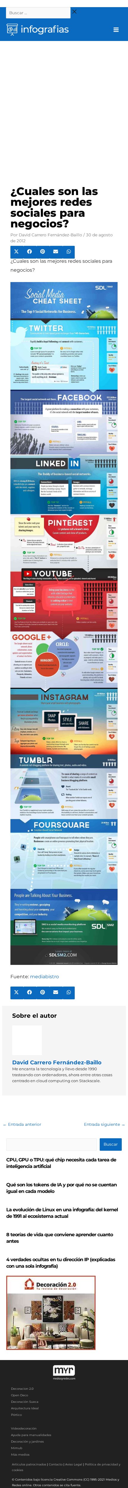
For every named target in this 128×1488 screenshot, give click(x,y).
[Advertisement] (64, 108)
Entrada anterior (22, 1124)
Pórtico (16, 1415)
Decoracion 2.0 (22, 1389)
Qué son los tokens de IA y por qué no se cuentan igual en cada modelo (61, 1188)
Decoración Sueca (24, 1402)
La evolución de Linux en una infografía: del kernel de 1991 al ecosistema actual (62, 1213)
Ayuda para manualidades (31, 1435)
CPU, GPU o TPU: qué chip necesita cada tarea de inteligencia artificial (61, 1163)
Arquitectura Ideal (25, 1408)
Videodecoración (24, 1428)
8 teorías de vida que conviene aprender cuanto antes (59, 1238)
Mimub (16, 1448)
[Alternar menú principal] (116, 30)
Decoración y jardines (27, 1441)
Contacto (56, 1464)
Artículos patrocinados (29, 1464)
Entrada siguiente (104, 1124)
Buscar (111, 1144)
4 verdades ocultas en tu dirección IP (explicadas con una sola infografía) (60, 1263)
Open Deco (19, 1395)
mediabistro (44, 976)
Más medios (20, 1455)
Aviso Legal (73, 1464)
